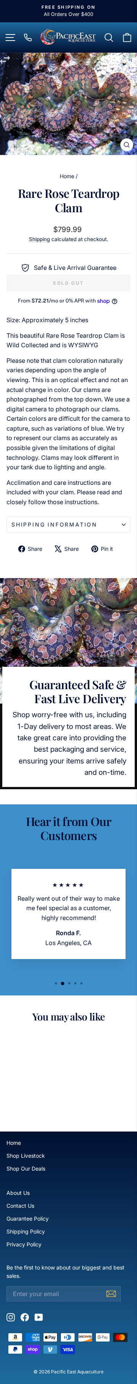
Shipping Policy (25, 1231)
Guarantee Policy (27, 1218)
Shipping (39, 239)
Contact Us (20, 1205)
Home (67, 176)
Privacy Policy (23, 1244)
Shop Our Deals (25, 1168)
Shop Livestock (25, 1155)
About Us (18, 1193)
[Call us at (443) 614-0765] (28, 37)
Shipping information (54, 524)
